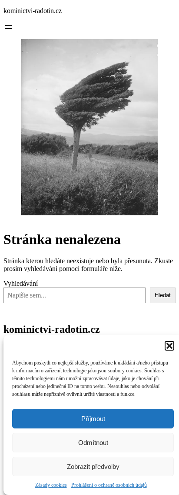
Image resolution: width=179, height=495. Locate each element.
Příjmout (93, 418)
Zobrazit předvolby (93, 466)
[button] (169, 345)
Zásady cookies (51, 485)
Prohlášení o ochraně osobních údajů (109, 485)
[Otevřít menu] (8, 27)
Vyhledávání (20, 283)
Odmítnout (93, 442)
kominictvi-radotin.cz (32, 10)
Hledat (163, 295)
